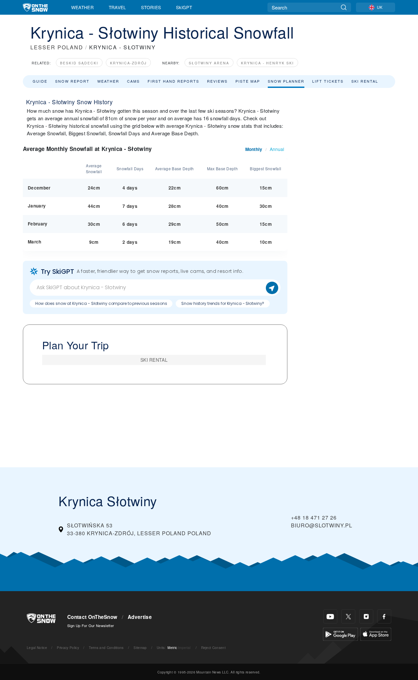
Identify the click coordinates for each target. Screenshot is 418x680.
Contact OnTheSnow (92, 617)
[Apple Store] (375, 633)
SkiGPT (184, 7)
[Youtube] (330, 616)
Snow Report (72, 81)
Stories (151, 7)
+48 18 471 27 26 (314, 517)
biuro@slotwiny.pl (321, 525)
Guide (40, 81)
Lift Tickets (328, 81)
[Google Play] (340, 633)
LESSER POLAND (56, 47)
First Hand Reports (173, 81)
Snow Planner (286, 81)
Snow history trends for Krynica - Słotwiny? (222, 303)
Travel (117, 7)
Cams (133, 81)
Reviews (217, 81)
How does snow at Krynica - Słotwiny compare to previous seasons (101, 303)
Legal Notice (37, 647)
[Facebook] (384, 616)
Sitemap (140, 647)
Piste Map (247, 81)
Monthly (253, 149)
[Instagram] (366, 616)
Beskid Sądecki (79, 62)
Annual (277, 149)
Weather (82, 7)
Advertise (140, 617)
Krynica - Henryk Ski (267, 62)
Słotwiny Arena (209, 62)
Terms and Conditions (106, 647)
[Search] (343, 7)
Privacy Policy (68, 647)
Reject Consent (213, 647)
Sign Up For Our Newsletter (90, 625)
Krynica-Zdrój (128, 62)
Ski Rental (364, 81)
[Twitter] (348, 616)
